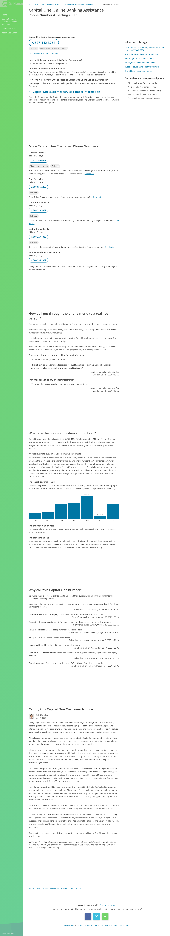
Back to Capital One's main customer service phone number (55, 888)
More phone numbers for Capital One (141, 54)
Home (4, 15)
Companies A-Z (8, 28)
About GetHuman (9, 33)
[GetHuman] (11, 3)
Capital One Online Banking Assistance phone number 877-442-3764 (144, 48)
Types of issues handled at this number (142, 67)
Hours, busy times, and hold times (140, 62)
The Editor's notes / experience (138, 71)
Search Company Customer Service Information (9, 22)
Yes (101, 905)
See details (89, 173)
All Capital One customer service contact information (64, 92)
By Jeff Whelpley (42, 715)
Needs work (110, 905)
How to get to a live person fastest (140, 58)
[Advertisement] (74, 124)
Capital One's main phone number (44, 53)
